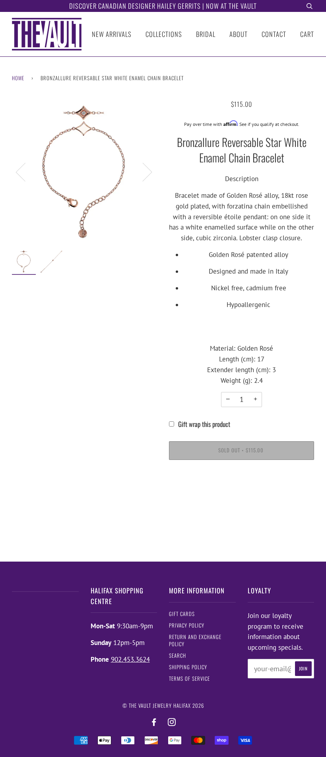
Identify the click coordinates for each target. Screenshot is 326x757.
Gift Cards (182, 614)
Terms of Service (189, 678)
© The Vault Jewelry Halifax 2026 (163, 705)
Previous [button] (25, 171)
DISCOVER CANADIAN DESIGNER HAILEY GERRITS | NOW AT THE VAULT (163, 6)
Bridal (205, 34)
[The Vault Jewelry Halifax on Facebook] (154, 722)
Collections (164, 34)
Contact (274, 34)
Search (177, 655)
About (238, 34)
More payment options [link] (241, 495)
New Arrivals (112, 34)
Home (18, 78)
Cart (307, 34)
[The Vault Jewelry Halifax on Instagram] (172, 722)
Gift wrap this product (204, 424)
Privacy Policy (186, 625)
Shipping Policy (188, 667)
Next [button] (142, 171)
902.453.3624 (130, 659)
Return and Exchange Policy (195, 640)
